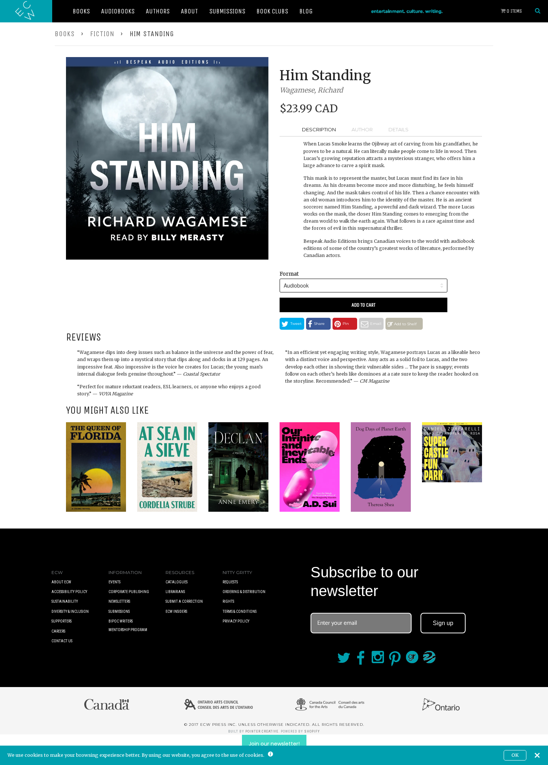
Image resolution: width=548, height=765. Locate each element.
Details (398, 129)
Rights (228, 601)
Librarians (175, 592)
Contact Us (61, 641)
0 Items (514, 11)
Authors (158, 11)
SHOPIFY (312, 731)
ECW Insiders (176, 611)
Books (81, 11)
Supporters (61, 621)
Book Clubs (272, 11)
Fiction (102, 33)
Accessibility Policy (69, 592)
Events (114, 582)
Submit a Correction (184, 601)
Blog (306, 11)
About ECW (61, 582)
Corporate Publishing (128, 592)
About (189, 11)
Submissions (227, 11)
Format (289, 273)
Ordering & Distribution (244, 592)
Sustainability (64, 601)
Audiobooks (118, 11)
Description (319, 129)
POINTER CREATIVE (261, 731)
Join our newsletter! (274, 743)
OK (515, 755)
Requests (230, 582)
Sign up (443, 623)
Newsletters (119, 601)
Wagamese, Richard (311, 90)
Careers (58, 631)
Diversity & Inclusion (70, 611)
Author (362, 129)
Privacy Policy (236, 621)
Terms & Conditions (239, 611)
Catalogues (177, 582)
